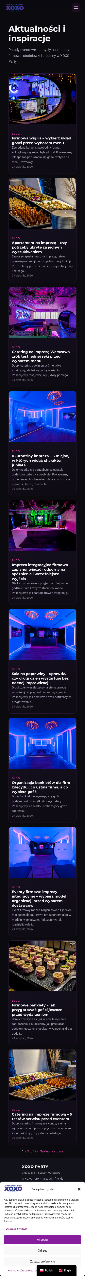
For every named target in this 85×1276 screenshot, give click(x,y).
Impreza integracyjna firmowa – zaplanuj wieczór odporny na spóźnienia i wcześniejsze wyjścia (41, 572)
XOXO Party (35, 1166)
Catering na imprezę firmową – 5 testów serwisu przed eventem (42, 1116)
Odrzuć (42, 1250)
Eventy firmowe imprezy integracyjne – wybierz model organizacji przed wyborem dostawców (39, 898)
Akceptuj (42, 1239)
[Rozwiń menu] (76, 7)
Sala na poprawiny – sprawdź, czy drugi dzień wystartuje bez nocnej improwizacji (40, 678)
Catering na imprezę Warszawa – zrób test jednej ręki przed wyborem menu (42, 356)
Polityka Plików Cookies (20, 1270)
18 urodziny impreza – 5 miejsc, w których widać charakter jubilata (40, 460)
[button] (79, 1189)
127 (35, 1151)
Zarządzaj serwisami (17, 1228)
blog (16, 133)
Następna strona (51, 1151)
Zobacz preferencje (42, 1261)
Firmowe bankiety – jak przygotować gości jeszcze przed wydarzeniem (37, 1010)
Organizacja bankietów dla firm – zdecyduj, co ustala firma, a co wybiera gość (42, 787)
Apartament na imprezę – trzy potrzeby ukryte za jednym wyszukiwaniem (39, 247)
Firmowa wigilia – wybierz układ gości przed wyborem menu (41, 140)
